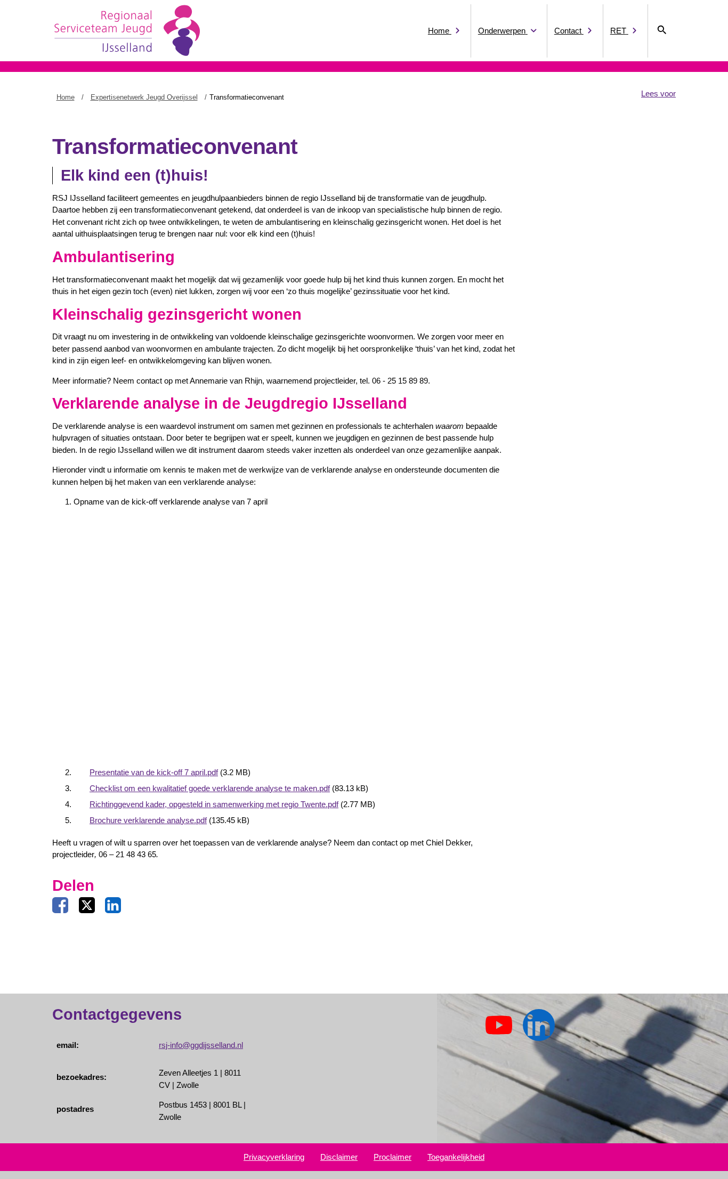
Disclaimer (339, 1156)
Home (65, 97)
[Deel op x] (87, 905)
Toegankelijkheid (455, 1156)
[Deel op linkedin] (113, 905)
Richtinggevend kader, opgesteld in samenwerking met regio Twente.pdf (214, 804)
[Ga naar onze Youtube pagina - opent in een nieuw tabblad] (499, 1026)
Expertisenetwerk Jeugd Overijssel (144, 97)
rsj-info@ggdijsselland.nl (201, 1045)
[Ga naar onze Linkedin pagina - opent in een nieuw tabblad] (539, 1026)
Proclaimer (392, 1156)
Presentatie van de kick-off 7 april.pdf (154, 772)
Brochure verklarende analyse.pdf (148, 820)
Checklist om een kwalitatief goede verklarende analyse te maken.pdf (210, 788)
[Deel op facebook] (60, 905)
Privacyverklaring (274, 1156)
